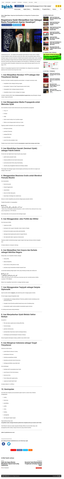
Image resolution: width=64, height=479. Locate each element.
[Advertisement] (52, 102)
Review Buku (36, 9)
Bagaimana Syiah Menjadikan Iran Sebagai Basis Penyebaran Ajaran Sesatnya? (21, 21)
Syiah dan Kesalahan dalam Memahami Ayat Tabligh (55, 33)
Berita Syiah (17, 9)
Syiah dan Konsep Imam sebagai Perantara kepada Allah (55, 28)
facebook (39, 468)
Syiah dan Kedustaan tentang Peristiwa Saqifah (55, 23)
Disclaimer (14, 2)
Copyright (25, 2)
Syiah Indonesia (5, 476)
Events (54, 9)
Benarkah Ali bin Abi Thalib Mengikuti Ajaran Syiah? (55, 48)
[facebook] (56, 6)
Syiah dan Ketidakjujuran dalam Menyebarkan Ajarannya (55, 43)
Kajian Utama (27, 9)
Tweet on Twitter (18, 24)
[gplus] (60, 6)
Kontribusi (20, 2)
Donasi (35, 2)
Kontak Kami (8, 2)
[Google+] (23, 25)
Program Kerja (46, 9)
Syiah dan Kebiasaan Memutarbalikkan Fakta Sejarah (55, 18)
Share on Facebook (7, 24)
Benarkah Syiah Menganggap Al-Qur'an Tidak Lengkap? (38, 6)
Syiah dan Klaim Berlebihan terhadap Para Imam (54, 38)
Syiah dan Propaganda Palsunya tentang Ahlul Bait (55, 80)
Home (3, 2)
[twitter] (58, 6)
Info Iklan (31, 2)
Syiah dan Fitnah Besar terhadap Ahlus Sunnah (55, 74)
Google (59, 476)
